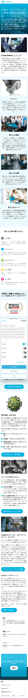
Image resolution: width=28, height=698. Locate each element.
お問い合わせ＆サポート (6, 691)
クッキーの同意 (20, 695)
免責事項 (13, 695)
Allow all (14, 366)
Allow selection (14, 371)
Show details (21, 362)
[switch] (24, 348)
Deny (14, 376)
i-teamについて (4, 688)
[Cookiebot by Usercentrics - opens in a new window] (20, 321)
